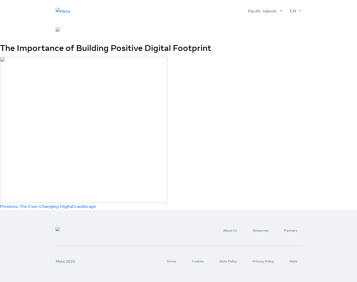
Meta (293, 261)
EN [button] (294, 11)
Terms (171, 261)
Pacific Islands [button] (263, 11)
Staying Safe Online (281, 29)
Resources (217, 29)
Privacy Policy (263, 261)
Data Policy (228, 261)
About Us (189, 29)
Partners (245, 29)
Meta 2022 (65, 261)
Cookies (198, 261)
